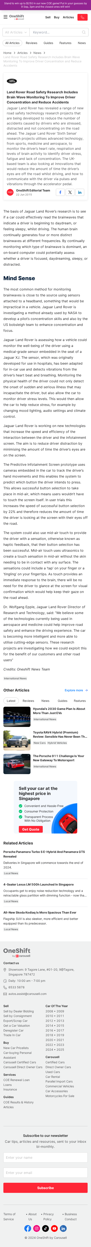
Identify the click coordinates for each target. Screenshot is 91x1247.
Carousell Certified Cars (19, 1062)
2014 (49, 1025)
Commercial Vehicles (60, 1086)
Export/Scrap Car (15, 1020)
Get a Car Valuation (16, 1025)
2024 (49, 1049)
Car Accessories (57, 1091)
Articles (22, 53)
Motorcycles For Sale (60, 1096)
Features (65, 43)
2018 (49, 1035)
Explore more (74, 690)
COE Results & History (18, 1102)
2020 (49, 1040)
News (82, 43)
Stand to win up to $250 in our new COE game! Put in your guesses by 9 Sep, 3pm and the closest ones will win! (45, 5)
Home (7, 53)
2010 (49, 1016)
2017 (60, 1030)
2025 (60, 1049)
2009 (60, 1011)
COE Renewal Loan (16, 1080)
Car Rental (53, 1076)
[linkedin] (79, 192)
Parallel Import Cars (59, 1081)
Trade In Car (12, 1035)
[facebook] (60, 192)
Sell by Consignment (17, 1016)
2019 (60, 1035)
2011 (60, 1016)
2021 (60, 1040)
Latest (11, 700)
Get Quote (30, 829)
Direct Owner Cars (58, 1067)
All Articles (13, 32)
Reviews (31, 43)
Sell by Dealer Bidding (18, 1011)
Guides (48, 43)
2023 (60, 1044)
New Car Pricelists (16, 1048)
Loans (7, 1084)
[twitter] (70, 192)
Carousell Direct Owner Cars (22, 1067)
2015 (60, 1025)
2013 (60, 1020)
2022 (49, 1044)
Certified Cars (55, 1062)
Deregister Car (13, 1030)
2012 (49, 1020)
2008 (49, 1011)
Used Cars (53, 1072)
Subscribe (45, 1188)
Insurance (10, 1089)
